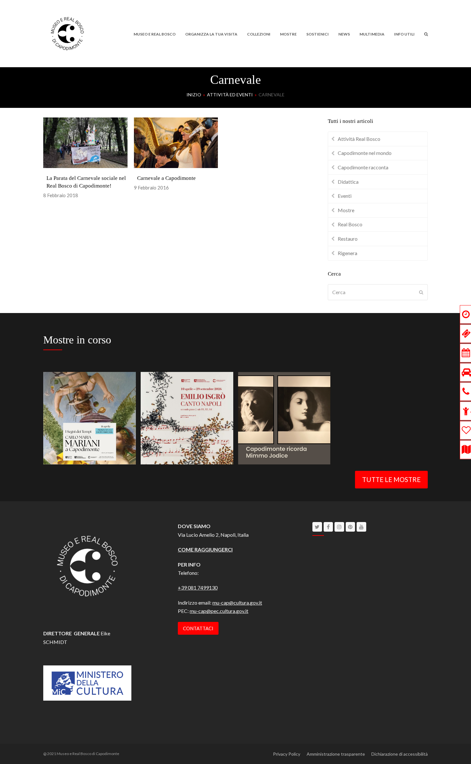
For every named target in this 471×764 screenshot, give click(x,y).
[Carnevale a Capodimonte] (176, 142)
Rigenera (347, 253)
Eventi (344, 196)
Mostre (346, 210)
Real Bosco (350, 224)
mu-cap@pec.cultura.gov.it (219, 611)
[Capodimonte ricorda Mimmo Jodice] (284, 417)
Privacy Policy (286, 754)
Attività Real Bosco (359, 139)
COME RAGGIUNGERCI (205, 549)
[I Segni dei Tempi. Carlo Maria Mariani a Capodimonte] (89, 417)
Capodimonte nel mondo (365, 153)
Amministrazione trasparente (336, 754)
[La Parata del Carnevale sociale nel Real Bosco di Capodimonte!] (85, 142)
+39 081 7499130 (198, 587)
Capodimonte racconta (363, 167)
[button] (426, 33)
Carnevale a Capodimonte (166, 178)
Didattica (348, 182)
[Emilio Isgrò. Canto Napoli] (187, 417)
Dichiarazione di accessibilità (399, 754)
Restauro (348, 239)
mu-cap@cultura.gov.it (237, 602)
